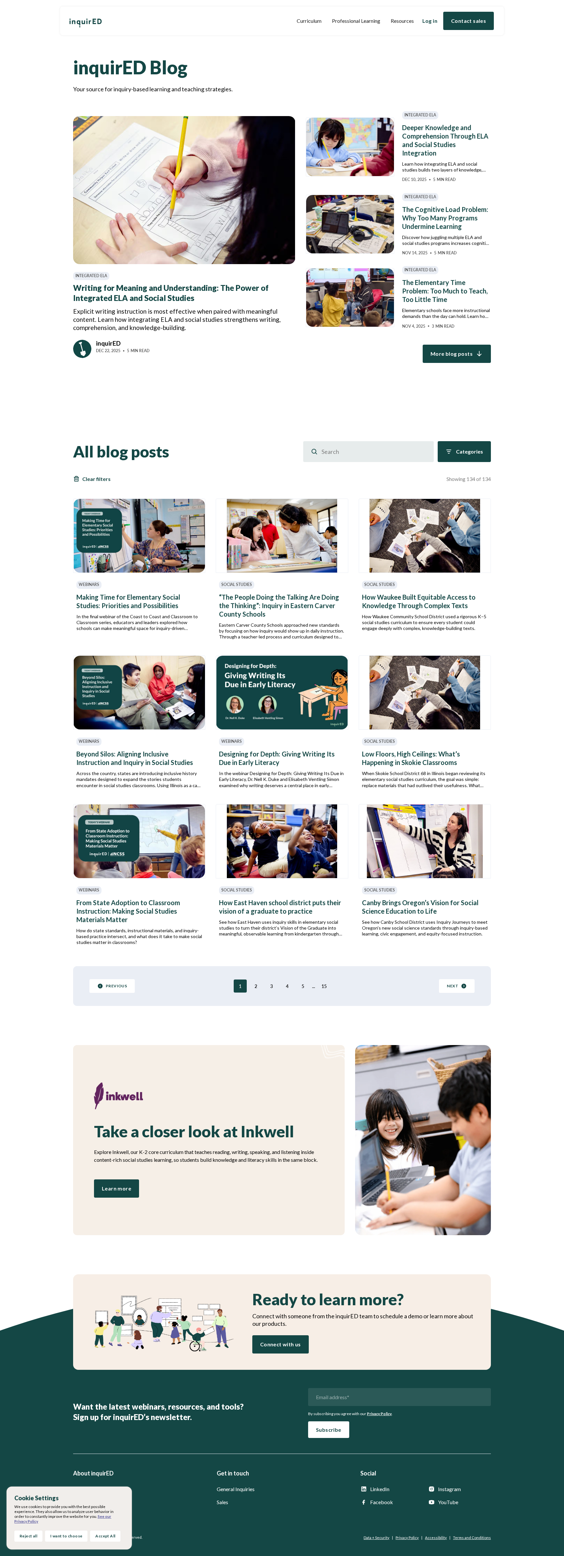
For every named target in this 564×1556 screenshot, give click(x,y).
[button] (309, 21)
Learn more (116, 1188)
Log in (429, 21)
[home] (85, 20)
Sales (222, 1502)
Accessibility (436, 1537)
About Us (84, 1489)
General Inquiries (236, 1489)
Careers (82, 1515)
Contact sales (468, 21)
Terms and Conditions (472, 1537)
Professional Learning (356, 21)
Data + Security (376, 1537)
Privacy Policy (379, 1413)
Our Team (84, 1502)
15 (324, 986)
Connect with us (280, 1344)
